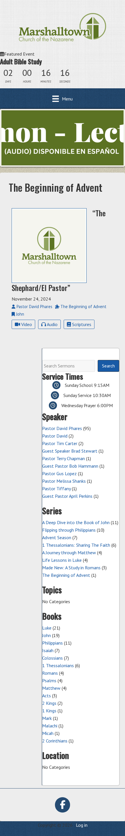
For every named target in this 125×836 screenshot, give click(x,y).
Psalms (49, 680)
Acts (46, 695)
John (46, 635)
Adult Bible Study (21, 61)
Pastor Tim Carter (59, 443)
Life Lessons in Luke (62, 560)
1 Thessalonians (58, 665)
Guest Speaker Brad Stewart (69, 451)
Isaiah (47, 650)
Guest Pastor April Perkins (67, 496)
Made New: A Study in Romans (71, 567)
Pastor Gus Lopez (59, 473)
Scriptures (81, 324)
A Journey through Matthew (69, 552)
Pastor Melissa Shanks (64, 481)
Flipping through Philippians (69, 530)
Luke (46, 628)
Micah (47, 733)
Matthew (51, 688)
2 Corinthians (54, 741)
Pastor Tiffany (56, 488)
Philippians (52, 643)
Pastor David (54, 436)
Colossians (52, 658)
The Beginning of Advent (66, 575)
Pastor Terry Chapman (63, 458)
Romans (50, 673)
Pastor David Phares (62, 428)
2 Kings (49, 703)
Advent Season (56, 537)
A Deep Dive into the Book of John (76, 522)
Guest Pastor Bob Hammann (70, 466)
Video (26, 324)
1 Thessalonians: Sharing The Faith (76, 545)
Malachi (49, 726)
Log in (82, 825)
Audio (52, 324)
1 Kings (49, 711)
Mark (47, 718)
